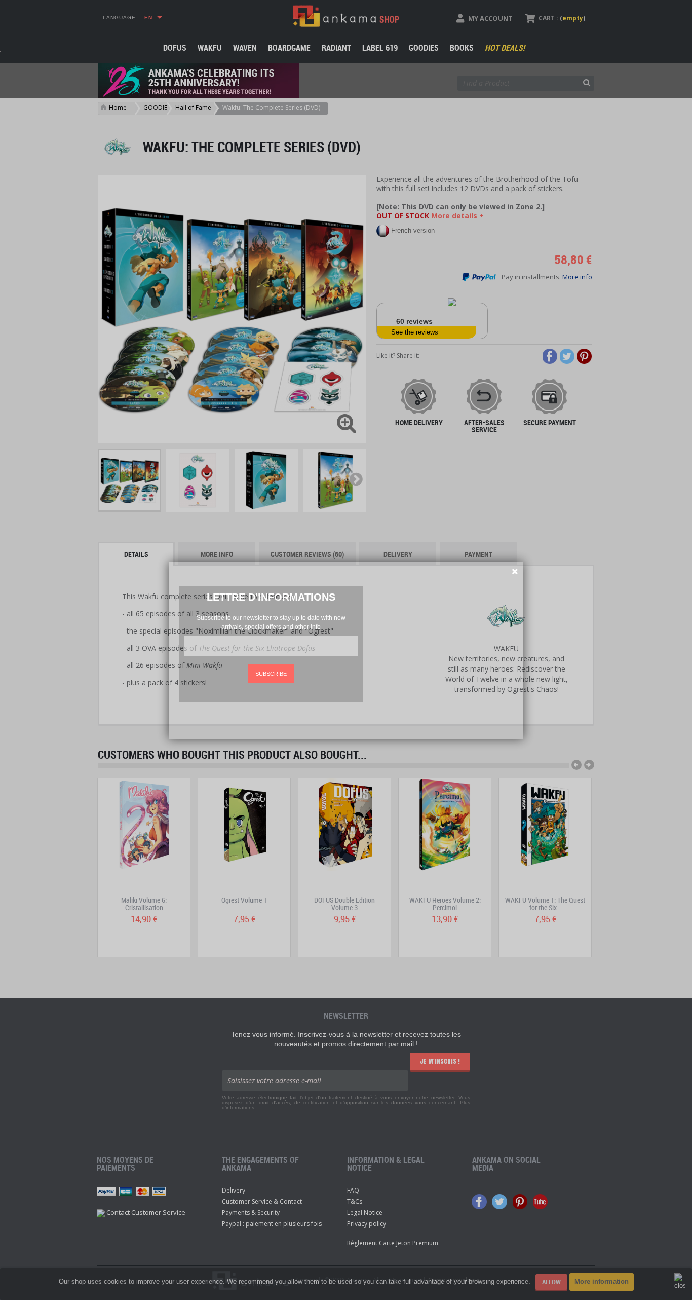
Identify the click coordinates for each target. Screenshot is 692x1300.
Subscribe (271, 674)
